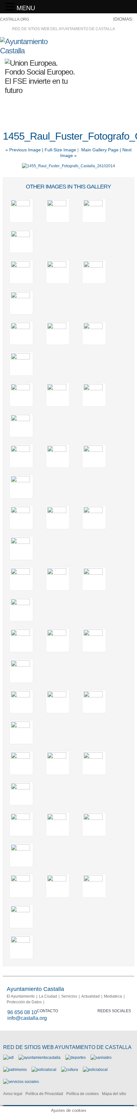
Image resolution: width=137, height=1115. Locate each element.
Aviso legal (12, 1094)
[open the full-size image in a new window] (68, 166)
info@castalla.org (27, 1018)
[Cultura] (69, 1069)
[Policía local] (44, 1069)
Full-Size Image (60, 149)
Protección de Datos (24, 1002)
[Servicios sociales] (21, 1081)
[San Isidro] (101, 1057)
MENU (26, 7)
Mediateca (113, 996)
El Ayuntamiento (21, 996)
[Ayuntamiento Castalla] (35, 50)
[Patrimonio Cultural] (15, 1069)
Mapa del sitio (114, 1094)
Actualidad (90, 996)
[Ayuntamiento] (39, 1057)
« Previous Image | (25, 149)
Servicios (69, 996)
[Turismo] (95, 1069)
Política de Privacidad (44, 1094)
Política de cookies (82, 1094)
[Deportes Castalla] (75, 1057)
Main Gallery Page (100, 149)
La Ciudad (48, 996)
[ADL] (8, 1057)
